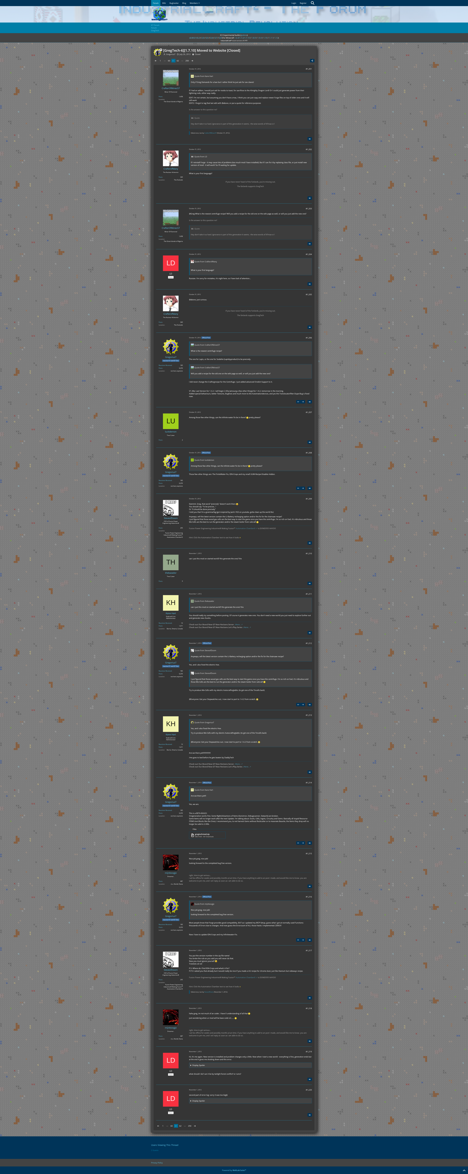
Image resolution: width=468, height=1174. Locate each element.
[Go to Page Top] (464, 1170)
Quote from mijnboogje (204, 904)
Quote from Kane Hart (203, 76)
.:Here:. (237, 624)
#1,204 (309, 254)
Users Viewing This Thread (164, 1145)
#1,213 (309, 715)
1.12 (276, 38)
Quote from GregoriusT (204, 722)
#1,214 (309, 782)
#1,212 (309, 643)
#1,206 (309, 337)
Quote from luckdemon (204, 460)
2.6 (211, 38)
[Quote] (309, 139)
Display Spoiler (198, 1065)
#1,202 (309, 149)
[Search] (312, 3)
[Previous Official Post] (298, 401)
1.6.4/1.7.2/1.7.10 (242, 38)
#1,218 (309, 1008)
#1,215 (309, 853)
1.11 (271, 38)
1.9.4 (260, 38)
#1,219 (309, 1051)
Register (303, 3)
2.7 (216, 38)
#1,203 (309, 208)
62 (178, 60)
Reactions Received (165, 365)
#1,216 (309, 897)
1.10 (265, 38)
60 (169, 60)
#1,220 (309, 1090)
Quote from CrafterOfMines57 (207, 345)
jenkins (244, 35)
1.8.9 (254, 38)
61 (173, 60)
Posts (160, 97)
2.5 (207, 38)
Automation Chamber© (245, 528)
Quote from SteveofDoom (205, 650)
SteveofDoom (209, 992)
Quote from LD (200, 156)
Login (294, 3)
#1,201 (309, 69)
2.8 (220, 38)
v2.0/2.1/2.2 (194, 38)
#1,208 (309, 452)
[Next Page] (192, 60)
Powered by (234, 1170)
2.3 (202, 38)
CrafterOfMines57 (210, 133)
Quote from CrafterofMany (205, 261)
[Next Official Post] (303, 401)
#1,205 (309, 294)
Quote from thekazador (204, 601)
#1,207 (309, 412)
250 (187, 60)
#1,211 (309, 594)
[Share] (312, 60)
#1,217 (309, 950)
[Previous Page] (156, 60)
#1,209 (309, 499)
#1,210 (309, 553)
